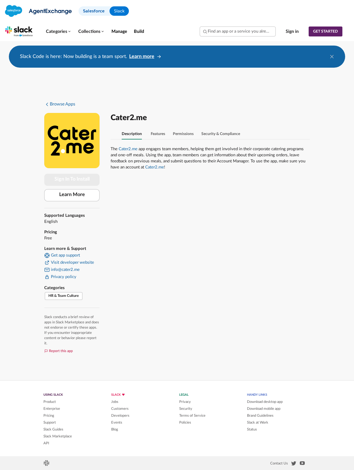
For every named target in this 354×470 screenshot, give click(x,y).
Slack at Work (257, 422)
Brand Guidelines (260, 416)
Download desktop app (265, 402)
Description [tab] (132, 134)
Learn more (141, 56)
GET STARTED (325, 31)
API (46, 443)
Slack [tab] (119, 11)
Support (49, 422)
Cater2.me (128, 149)
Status (252, 429)
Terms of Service (192, 416)
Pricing (48, 416)
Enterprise (51, 409)
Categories (56, 31)
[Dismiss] (331, 56)
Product (49, 402)
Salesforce (94, 11)
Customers (120, 409)
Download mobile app (263, 409)
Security (185, 409)
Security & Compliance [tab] (220, 134)
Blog (114, 429)
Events (116, 422)
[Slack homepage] (46, 465)
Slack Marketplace (57, 436)
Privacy (185, 402)
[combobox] (238, 31)
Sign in (292, 31)
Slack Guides (53, 429)
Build (139, 31)
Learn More (72, 194)
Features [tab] (158, 134)
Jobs (114, 402)
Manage (119, 31)
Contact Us (279, 463)
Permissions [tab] (183, 134)
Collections (89, 31)
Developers (120, 416)
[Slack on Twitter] (293, 464)
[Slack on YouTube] (302, 464)
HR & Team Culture (63, 296)
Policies (185, 422)
